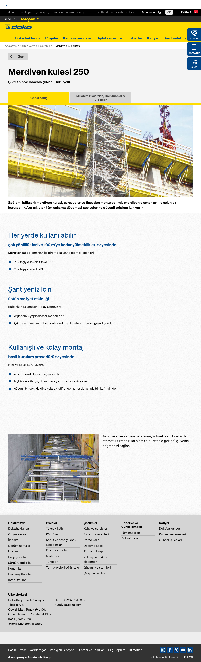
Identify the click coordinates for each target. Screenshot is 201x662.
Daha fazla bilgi (151, 12)
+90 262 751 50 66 (73, 600)
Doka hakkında (27, 38)
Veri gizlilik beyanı (62, 650)
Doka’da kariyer (169, 528)
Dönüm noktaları (19, 545)
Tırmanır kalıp (93, 551)
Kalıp (23, 46)
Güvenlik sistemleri (97, 567)
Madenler (52, 556)
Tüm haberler (130, 532)
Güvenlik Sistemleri (40, 46)
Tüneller (52, 561)
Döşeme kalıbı (94, 545)
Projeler (51, 38)
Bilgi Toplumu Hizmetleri (125, 650)
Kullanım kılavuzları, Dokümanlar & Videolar (100, 98)
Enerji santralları (57, 550)
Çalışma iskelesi (95, 573)
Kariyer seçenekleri (172, 534)
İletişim (13, 540)
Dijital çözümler (109, 38)
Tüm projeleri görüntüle (62, 567)
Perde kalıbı (92, 540)
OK (169, 12)
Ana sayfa (11, 46)
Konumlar (15, 568)
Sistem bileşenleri (96, 534)
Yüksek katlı (54, 528)
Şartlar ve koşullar (91, 650)
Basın (12, 650)
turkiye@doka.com (68, 604)
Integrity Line (17, 580)
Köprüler (52, 534)
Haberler (135, 38)
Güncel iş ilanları (170, 540)
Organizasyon (17, 534)
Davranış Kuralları (20, 574)
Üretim (13, 551)
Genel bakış (38, 98)
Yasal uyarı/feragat (33, 650)
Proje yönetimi (18, 557)
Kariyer (153, 38)
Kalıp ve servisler (77, 38)
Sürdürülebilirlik (177, 38)
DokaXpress (130, 538)
